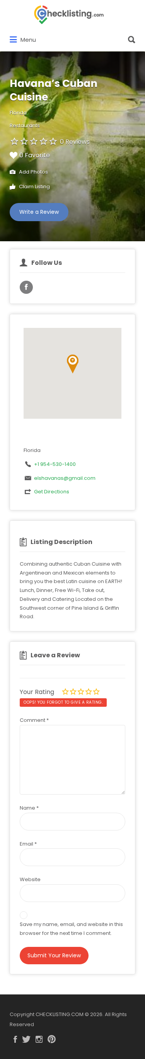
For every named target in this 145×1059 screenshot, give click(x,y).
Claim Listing (34, 186)
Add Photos (33, 172)
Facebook (15, 1039)
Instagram (39, 1039)
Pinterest (52, 1039)
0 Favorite (34, 155)
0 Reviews (75, 141)
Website (30, 879)
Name (29, 808)
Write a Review (39, 212)
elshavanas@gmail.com (65, 478)
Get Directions (51, 491)
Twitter (26, 1039)
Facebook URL (26, 287)
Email (28, 844)
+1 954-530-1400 (55, 464)
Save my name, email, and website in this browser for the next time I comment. (71, 929)
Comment (34, 720)
